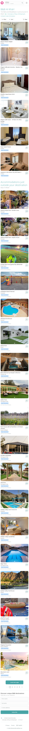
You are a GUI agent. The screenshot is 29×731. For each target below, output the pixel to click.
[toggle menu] (26, 2)
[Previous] (2, 31)
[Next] (26, 31)
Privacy (8, 725)
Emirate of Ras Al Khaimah (16, 14)
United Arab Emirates (8, 16)
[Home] (1, 718)
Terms (13, 725)
